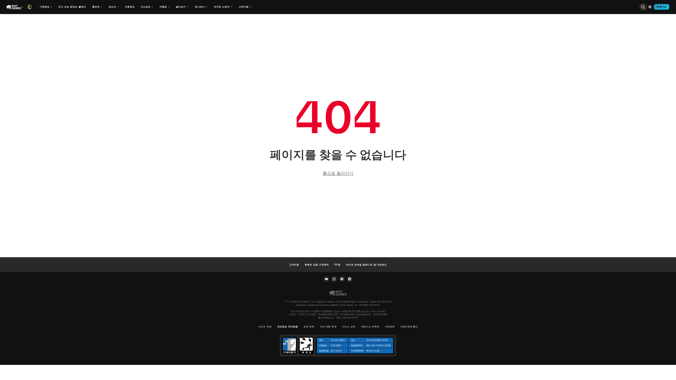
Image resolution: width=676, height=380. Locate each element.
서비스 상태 (348, 326)
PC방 (337, 264)
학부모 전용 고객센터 (317, 264)
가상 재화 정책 (328, 326)
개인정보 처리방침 (287, 326)
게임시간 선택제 (370, 326)
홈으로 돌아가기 (338, 173)
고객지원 (294, 264)
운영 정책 (308, 326)
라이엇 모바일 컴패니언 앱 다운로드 (366, 264)
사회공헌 (390, 326)
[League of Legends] (30, 7)
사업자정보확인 (409, 326)
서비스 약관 (264, 326)
